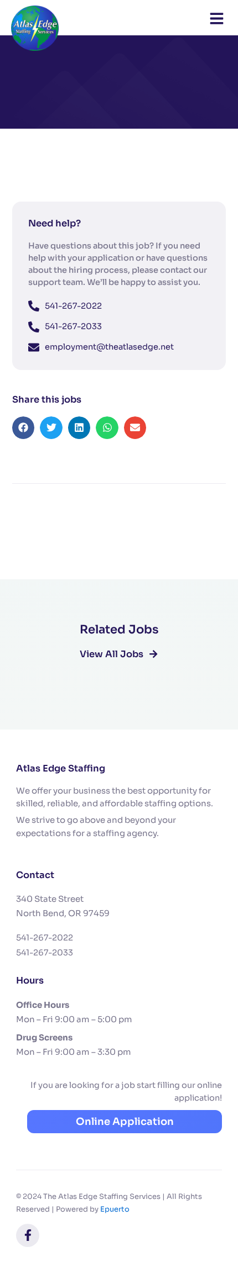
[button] (23, 427)
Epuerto (115, 1209)
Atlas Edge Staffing (60, 768)
